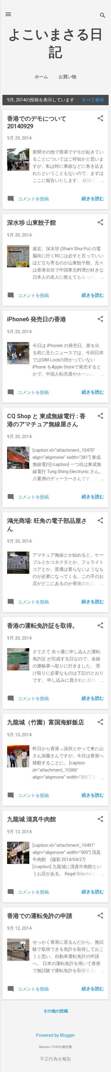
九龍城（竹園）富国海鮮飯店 (45, 722)
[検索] (102, 16)
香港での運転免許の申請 (39, 915)
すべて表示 (93, 100)
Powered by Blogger (55, 1035)
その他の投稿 (55, 1011)
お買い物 (67, 76)
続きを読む (93, 198)
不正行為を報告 (55, 1059)
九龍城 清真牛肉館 (31, 819)
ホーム (41, 76)
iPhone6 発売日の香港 (36, 319)
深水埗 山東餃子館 (31, 222)
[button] (100, 119)
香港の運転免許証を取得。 (42, 625)
